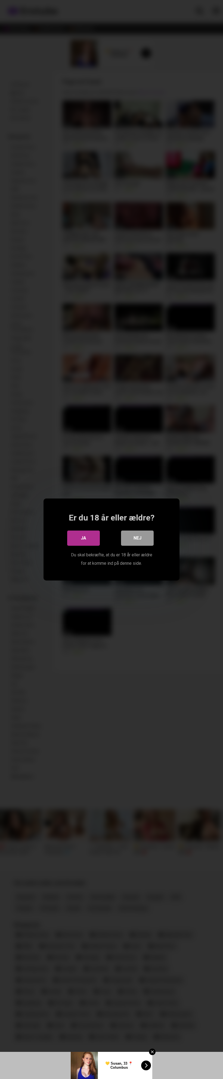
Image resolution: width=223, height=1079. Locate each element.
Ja (83, 538)
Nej (137, 538)
